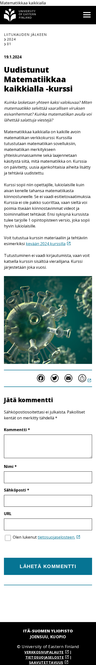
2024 (11, 39)
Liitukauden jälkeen (25, 34)
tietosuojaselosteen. (56, 537)
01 (9, 43)
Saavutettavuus (46, 662)
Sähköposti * (16, 490)
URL (8, 513)
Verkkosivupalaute (44, 652)
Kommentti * (17, 429)
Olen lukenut (44, 537)
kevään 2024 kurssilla (45, 243)
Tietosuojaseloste (44, 657)
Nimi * (10, 466)
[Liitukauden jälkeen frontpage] (20, 15)
